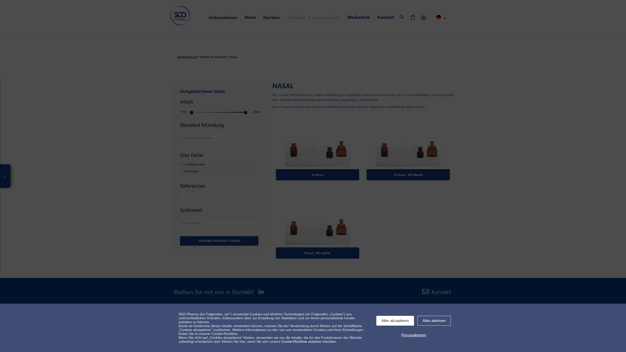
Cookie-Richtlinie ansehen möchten (308, 341)
